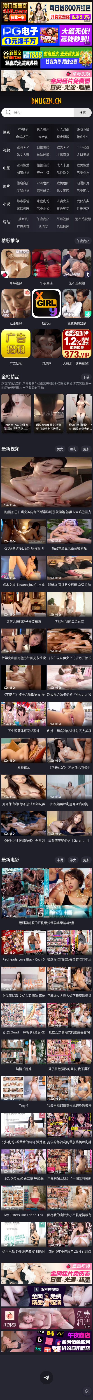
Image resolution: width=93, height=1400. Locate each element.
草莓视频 (63, 219)
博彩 (6, 132)
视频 (6, 150)
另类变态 (83, 172)
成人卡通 (63, 165)
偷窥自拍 (23, 183)
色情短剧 (63, 226)
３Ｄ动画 (83, 147)
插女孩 (23, 219)
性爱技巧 (83, 208)
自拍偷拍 (43, 147)
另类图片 (83, 190)
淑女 (73, 860)
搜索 (82, 112)
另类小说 (43, 208)
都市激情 (23, 201)
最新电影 (10, 860)
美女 (60, 449)
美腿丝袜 (23, 190)
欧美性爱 (83, 165)
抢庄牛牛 (83, 137)
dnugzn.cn (46, 101)
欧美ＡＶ (63, 147)
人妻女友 (63, 201)
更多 (86, 449)
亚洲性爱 (23, 165)
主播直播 (63, 155)
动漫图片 (83, 183)
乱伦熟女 (63, 172)
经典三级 (43, 172)
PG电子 (23, 129)
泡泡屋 (43, 226)
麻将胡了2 (23, 137)
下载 (86, 377)
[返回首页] (87, 1391)
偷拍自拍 (43, 165)
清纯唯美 (43, 190)
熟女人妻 (23, 155)
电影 (6, 168)
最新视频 (10, 449)
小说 (6, 204)
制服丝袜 (23, 172)
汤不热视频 (83, 219)
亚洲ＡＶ (23, 147)
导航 (6, 222)
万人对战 (63, 129)
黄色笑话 (63, 208)
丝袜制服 (43, 155)
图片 (6, 186)
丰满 (60, 860)
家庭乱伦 (43, 201)
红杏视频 (23, 226)
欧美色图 (63, 183)
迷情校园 (23, 208)
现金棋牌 (63, 137)
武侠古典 (83, 201)
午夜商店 (43, 219)
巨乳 (73, 449)
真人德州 (43, 129)
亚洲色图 (43, 183)
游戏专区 (83, 129)
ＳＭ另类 (83, 155)
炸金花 (43, 137)
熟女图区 (63, 190)
